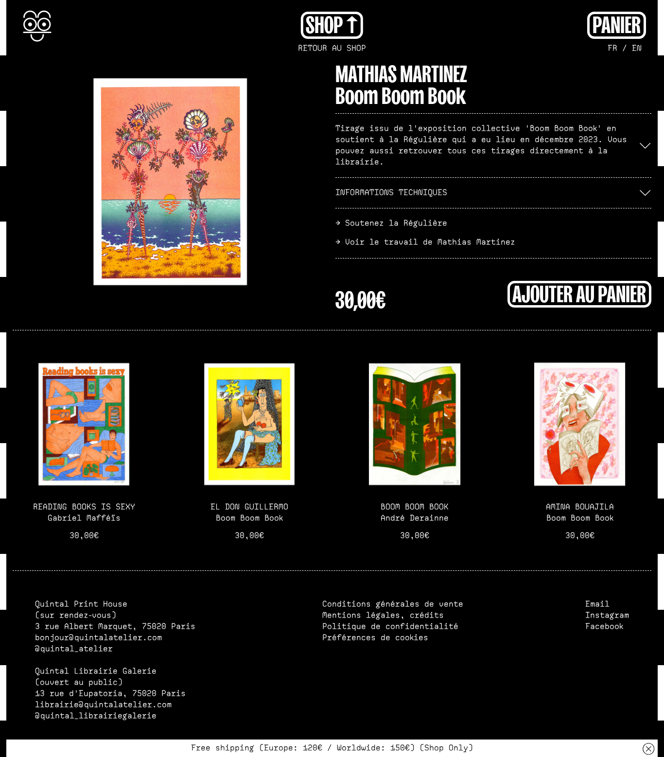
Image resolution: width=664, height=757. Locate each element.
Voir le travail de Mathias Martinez (430, 242)
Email (597, 604)
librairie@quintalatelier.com (103, 705)
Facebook (604, 626)
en (637, 48)
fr (612, 48)
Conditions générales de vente (392, 604)
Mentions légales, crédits (383, 615)
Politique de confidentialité (390, 626)
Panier (617, 24)
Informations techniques (391, 193)
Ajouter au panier (579, 293)
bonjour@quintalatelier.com (98, 638)
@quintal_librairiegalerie (96, 716)
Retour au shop (332, 48)
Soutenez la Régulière (396, 223)
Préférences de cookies (375, 638)
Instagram (607, 615)
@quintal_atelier (74, 649)
